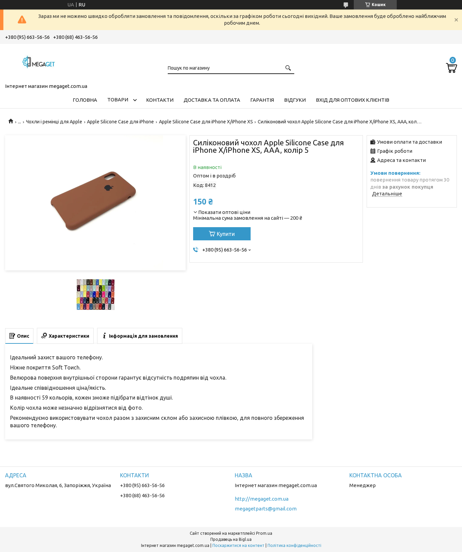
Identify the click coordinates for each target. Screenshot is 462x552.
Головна (85, 100)
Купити (226, 234)
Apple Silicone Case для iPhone (120, 121)
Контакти (160, 100)
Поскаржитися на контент (238, 545)
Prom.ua (264, 533)
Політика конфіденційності (294, 545)
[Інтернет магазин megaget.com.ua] (39, 62)
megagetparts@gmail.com (266, 508)
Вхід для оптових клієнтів (352, 100)
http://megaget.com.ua (261, 499)
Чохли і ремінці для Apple (54, 121)
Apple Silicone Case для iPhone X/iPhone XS (206, 121)
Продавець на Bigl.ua (231, 539)
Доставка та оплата (212, 100)
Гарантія (262, 100)
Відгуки (295, 100)
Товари (117, 99)
